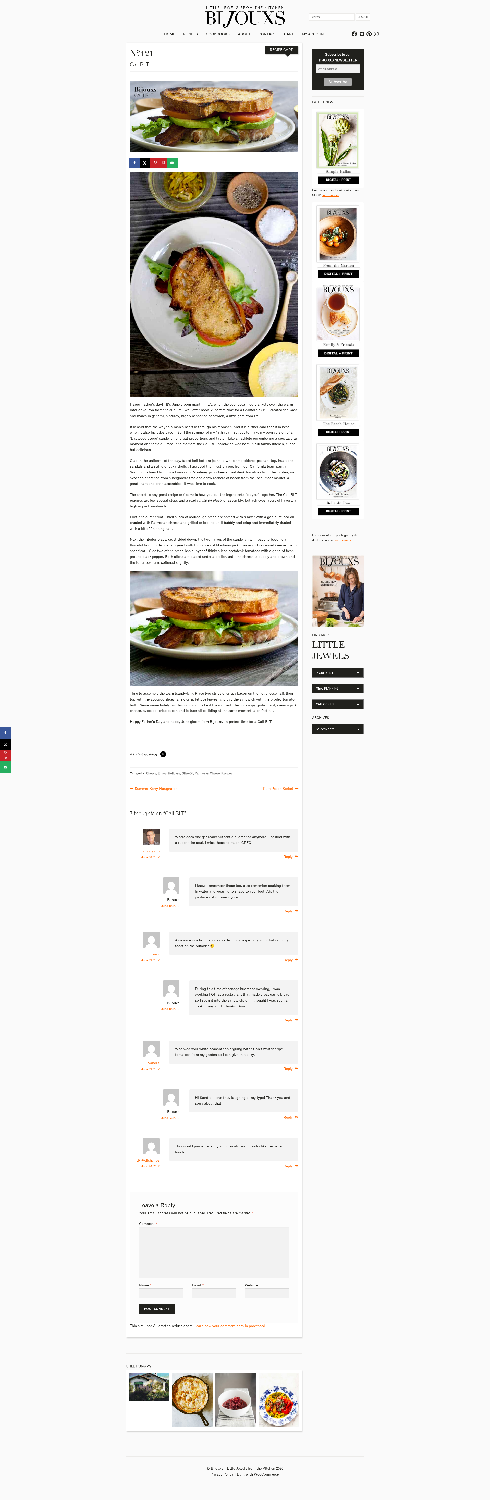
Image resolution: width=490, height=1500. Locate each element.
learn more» (330, 195)
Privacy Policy (221, 1474)
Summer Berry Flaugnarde (155, 788)
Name (145, 1285)
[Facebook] (355, 34)
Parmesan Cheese (207, 773)
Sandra (154, 1063)
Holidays (174, 773)
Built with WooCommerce (258, 1474)
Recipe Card (281, 50)
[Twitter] (362, 34)
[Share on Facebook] (135, 163)
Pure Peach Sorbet (278, 788)
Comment (148, 1224)
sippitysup (151, 851)
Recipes (190, 34)
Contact (267, 34)
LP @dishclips (148, 1160)
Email (198, 1285)
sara (156, 954)
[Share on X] (145, 163)
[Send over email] (172, 163)
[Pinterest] (369, 34)
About (244, 34)
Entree (162, 773)
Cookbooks (218, 34)
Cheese (151, 773)
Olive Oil (187, 773)
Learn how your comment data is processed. (230, 1326)
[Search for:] (332, 17)
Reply (288, 857)
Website (251, 1285)
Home (169, 34)
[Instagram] (376, 34)
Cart (289, 34)
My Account (314, 34)
